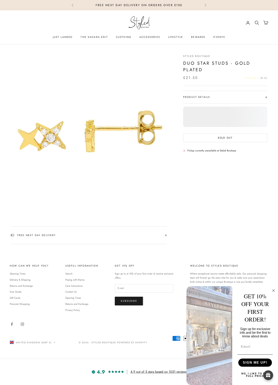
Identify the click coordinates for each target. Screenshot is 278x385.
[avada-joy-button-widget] (268, 375)
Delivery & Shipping (20, 280)
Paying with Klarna (74, 280)
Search (68, 274)
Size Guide (15, 292)
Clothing (123, 37)
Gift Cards (15, 298)
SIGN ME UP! (255, 362)
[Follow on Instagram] (22, 324)
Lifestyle (175, 37)
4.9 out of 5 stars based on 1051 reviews (158, 371)
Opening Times (17, 274)
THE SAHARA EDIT (94, 37)
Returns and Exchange (21, 286)
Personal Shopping (20, 304)
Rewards (198, 37)
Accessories (149, 37)
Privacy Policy (72, 310)
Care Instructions (74, 286)
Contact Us (71, 292)
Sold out (225, 138)
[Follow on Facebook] (12, 324)
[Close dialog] (273, 290)
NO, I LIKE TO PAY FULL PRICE (255, 374)
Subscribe (129, 301)
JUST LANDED (63, 37)
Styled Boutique (196, 56)
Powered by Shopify (132, 342)
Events (219, 37)
